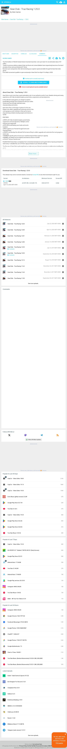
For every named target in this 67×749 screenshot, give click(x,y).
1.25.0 (7, 181)
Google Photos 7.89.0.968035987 (17, 628)
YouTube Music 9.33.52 (14, 533)
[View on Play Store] (57, 58)
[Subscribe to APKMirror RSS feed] (58, 435)
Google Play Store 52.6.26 (15, 521)
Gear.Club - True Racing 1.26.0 (16, 224)
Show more (33, 154)
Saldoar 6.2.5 (11, 694)
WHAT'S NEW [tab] (6, 53)
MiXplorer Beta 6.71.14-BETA (16, 724)
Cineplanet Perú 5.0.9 (14, 688)
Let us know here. (37, 744)
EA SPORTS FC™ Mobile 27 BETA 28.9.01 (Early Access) (23, 550)
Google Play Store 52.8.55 (15, 527)
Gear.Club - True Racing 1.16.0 (16, 272)
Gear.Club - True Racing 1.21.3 (16, 260)
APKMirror (7, 2)
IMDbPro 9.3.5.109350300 (15, 706)
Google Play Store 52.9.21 (15, 556)
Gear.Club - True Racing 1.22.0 (16, 253)
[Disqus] (33, 359)
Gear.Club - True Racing (16, 19)
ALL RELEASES (33, 53)
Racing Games (7, 58)
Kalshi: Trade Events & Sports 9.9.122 (18, 675)
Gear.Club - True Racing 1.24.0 (16, 242)
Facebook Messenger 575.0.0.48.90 (18, 622)
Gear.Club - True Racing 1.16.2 (16, 266)
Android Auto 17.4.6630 (14, 574)
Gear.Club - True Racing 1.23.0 (16, 247)
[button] (50, 58)
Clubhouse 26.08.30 (13, 712)
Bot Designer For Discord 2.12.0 (17, 681)
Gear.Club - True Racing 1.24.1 (16, 236)
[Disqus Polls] (33, 314)
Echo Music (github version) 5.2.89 (17, 496)
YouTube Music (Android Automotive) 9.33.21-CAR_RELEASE (25, 664)
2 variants (11, 249)
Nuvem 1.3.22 (11, 718)
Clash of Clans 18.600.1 (14, 652)
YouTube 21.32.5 (12, 509)
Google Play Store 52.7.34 (15, 503)
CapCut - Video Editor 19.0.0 (16, 490)
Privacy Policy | (23, 746)
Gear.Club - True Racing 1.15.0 (16, 278)
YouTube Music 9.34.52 (14, 592)
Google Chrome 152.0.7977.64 (16, 616)
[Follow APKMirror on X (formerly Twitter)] (9, 435)
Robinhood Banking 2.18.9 (15, 700)
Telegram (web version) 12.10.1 (16, 730)
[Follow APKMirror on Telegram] (41, 435)
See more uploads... (33, 283)
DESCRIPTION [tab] (15, 53)
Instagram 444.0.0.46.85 (14, 586)
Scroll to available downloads (35, 82)
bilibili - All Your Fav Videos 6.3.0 (17, 598)
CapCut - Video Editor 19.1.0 (16, 484)
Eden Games (16, 12)
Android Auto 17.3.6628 (14, 562)
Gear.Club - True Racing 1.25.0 (16, 230)
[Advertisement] (33, 37)
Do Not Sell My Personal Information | (38, 746)
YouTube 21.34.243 (13, 568)
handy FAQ (36, 174)
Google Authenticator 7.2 (15, 646)
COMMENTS (42, 53)
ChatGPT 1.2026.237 (13, 634)
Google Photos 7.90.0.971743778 (17, 640)
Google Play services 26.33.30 (16, 580)
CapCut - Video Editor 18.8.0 (16, 478)
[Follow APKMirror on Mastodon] (25, 435)
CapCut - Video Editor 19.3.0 (16, 515)
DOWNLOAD (24, 53)
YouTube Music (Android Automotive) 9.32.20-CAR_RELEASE (25, 658)
